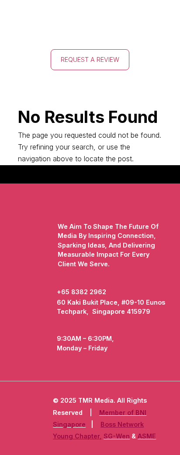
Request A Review (90, 59)
